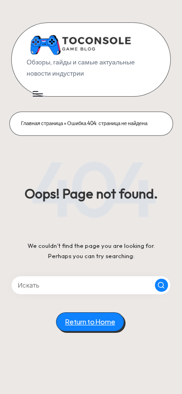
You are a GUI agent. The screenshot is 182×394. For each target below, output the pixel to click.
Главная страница (42, 123)
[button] (161, 285)
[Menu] (37, 93)
